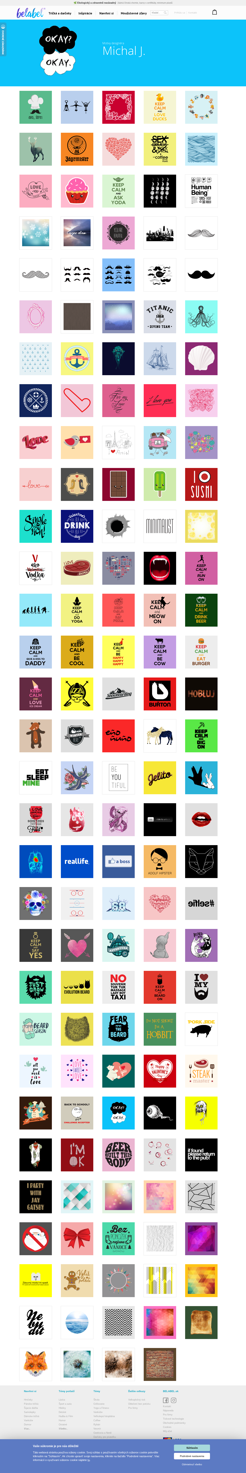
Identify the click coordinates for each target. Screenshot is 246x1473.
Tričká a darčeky (59, 13)
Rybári (96, 1424)
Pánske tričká (31, 1403)
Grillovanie (98, 1403)
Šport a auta (65, 1403)
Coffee (96, 1420)
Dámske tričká (31, 1416)
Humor (62, 1420)
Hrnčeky (28, 1399)
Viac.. (27, 1428)
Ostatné (63, 1424)
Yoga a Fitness (101, 1408)
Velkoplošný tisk (136, 1399)
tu (89, 1459)
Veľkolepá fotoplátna (104, 1416)
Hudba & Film (66, 1416)
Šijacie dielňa (31, 1408)
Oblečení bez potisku (139, 1403)
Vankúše (28, 1420)
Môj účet (167, 1431)
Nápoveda (168, 1410)
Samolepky (30, 1412)
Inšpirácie (85, 13)
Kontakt (192, 12)
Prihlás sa (179, 12)
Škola (96, 1399)
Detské (62, 1412)
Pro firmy (133, 1408)
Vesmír (97, 1428)
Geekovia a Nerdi (102, 1432)
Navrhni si (106, 13)
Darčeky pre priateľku (104, 1437)
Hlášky (62, 1408)
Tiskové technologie (173, 1418)
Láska (62, 1399)
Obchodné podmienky (174, 1423)
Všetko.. (63, 1428)
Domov (27, 1424)
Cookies (167, 1427)
